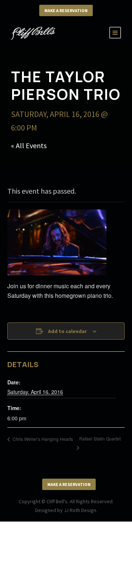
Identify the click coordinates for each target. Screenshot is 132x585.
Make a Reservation (66, 10)
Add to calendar (67, 331)
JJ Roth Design (80, 510)
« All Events (29, 145)
